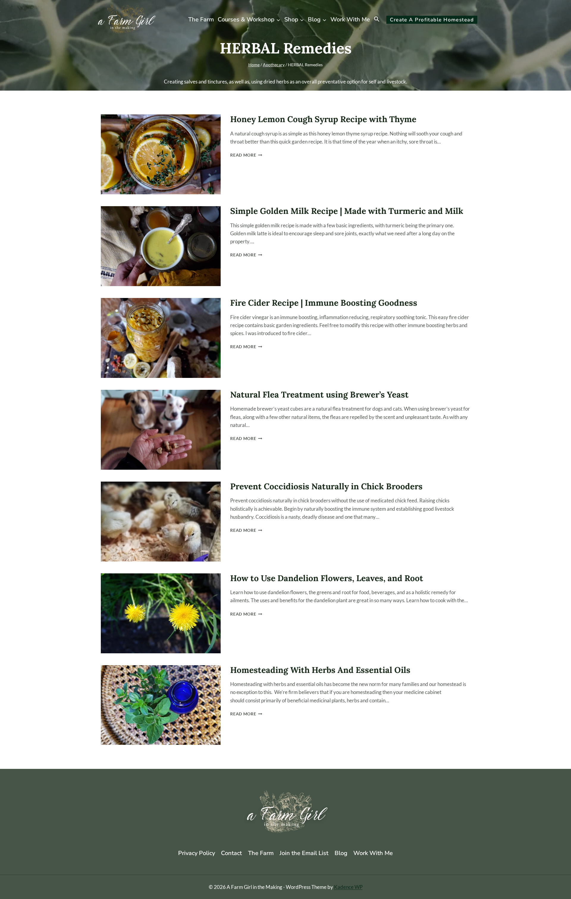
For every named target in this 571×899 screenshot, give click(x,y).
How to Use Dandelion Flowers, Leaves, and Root (326, 578)
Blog (341, 853)
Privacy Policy (196, 853)
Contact (231, 853)
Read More (246, 155)
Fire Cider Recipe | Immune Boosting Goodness (323, 302)
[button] (377, 19)
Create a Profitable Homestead (432, 19)
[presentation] (161, 154)
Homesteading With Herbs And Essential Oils (320, 670)
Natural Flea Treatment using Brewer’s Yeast (319, 394)
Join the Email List (304, 853)
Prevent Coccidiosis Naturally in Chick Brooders (326, 486)
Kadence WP (348, 887)
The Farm (201, 19)
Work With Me (350, 19)
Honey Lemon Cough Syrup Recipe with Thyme (323, 119)
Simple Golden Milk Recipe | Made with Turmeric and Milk (346, 211)
